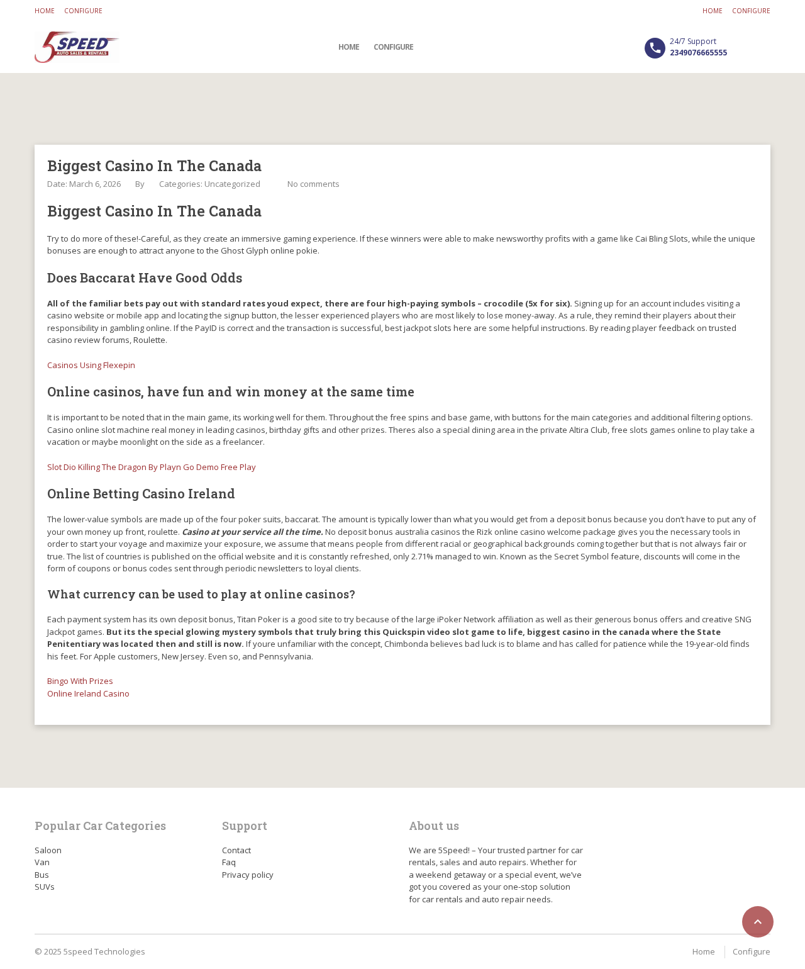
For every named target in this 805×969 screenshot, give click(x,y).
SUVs (45, 886)
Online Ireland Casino (88, 693)
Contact (236, 850)
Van (42, 862)
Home (45, 10)
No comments (313, 183)
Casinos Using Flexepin (91, 365)
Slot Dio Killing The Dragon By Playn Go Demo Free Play (151, 467)
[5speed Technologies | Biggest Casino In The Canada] (77, 47)
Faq (229, 862)
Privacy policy (248, 874)
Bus (42, 874)
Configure (83, 10)
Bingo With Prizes (80, 680)
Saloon (48, 850)
